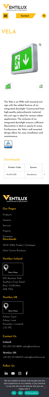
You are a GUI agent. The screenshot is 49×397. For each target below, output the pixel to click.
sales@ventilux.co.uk (34, 357)
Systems (7, 220)
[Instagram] (19, 373)
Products (7, 215)
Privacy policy (32, 393)
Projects (7, 231)
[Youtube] (13, 373)
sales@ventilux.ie (31, 346)
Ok (14, 393)
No (20, 393)
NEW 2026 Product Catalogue (19, 245)
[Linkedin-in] (6, 373)
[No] (44, 387)
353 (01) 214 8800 (12, 346)
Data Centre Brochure (14, 250)
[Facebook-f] (26, 373)
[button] (5, 16)
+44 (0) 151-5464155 (13, 357)
